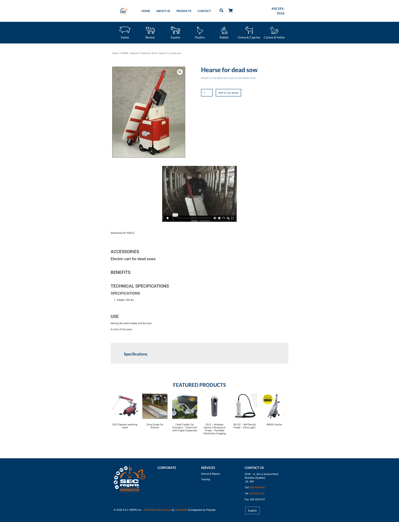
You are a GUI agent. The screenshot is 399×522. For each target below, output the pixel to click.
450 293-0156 (256, 493)
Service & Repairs (210, 473)
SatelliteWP (181, 509)
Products (183, 11)
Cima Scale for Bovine (154, 426)
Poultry (200, 37)
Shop (115, 53)
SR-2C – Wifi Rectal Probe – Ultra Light (244, 426)
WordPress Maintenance (157, 509)
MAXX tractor (274, 424)
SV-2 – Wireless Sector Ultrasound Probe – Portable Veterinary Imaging (214, 429)
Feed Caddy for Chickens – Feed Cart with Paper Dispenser (184, 427)
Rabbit (224, 37)
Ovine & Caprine (249, 37)
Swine (125, 37)
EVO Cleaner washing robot (124, 426)
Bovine (150, 37)
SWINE (124, 53)
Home (146, 11)
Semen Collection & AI (143, 53)
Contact (204, 11)
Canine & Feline (274, 37)
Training (205, 479)
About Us (163, 11)
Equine (175, 37)
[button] (180, 72)
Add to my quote (228, 92)
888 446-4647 (257, 487)
